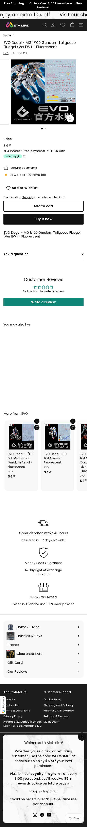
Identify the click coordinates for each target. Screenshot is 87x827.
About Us (9, 699)
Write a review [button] (43, 302)
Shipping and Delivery (58, 705)
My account (51, 722)
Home (7, 35)
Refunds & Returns (56, 716)
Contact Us (11, 705)
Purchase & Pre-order (59, 710)
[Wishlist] (62, 24)
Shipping (27, 197)
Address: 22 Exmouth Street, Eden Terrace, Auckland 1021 (22, 724)
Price (7, 139)
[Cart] (72, 25)
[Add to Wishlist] (36, 427)
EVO (24, 413)
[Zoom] (70, 118)
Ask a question (16, 254)
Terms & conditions (16, 710)
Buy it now (43, 219)
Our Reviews (52, 699)
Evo (5, 53)
